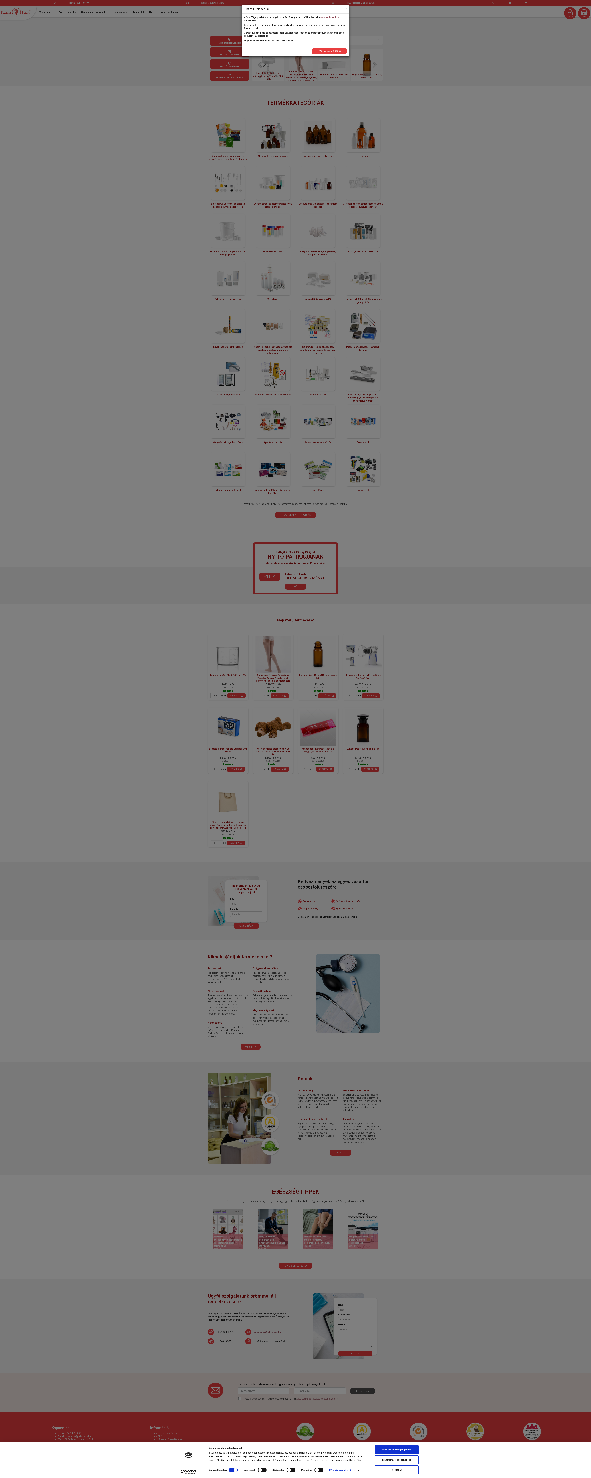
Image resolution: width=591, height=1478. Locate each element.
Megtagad (396, 1469)
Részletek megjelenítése (342, 1470)
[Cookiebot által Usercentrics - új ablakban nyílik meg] (188, 1472)
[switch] (262, 1470)
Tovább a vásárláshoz (329, 51)
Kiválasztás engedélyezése (396, 1459)
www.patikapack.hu (329, 17)
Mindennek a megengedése (396, 1449)
